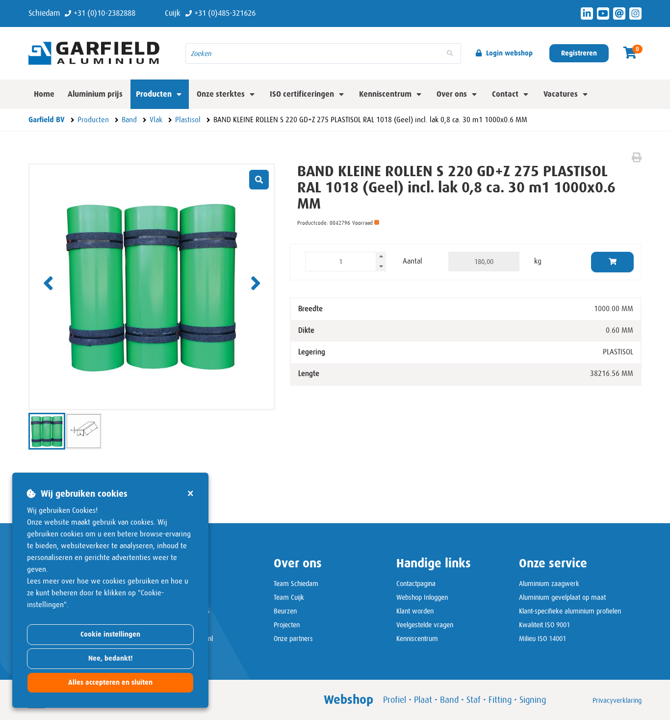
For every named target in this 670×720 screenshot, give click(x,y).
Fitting (500, 700)
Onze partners (293, 638)
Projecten (287, 625)
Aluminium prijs (95, 94)
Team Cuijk (289, 597)
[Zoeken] (450, 53)
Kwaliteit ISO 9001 (544, 625)
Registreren (579, 53)
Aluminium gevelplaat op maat (562, 597)
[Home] (99, 53)
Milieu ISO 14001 (542, 638)
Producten (154, 94)
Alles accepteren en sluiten (110, 682)
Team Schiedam (296, 583)
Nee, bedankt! (110, 658)
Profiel (394, 700)
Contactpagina (416, 583)
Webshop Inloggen (422, 597)
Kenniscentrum (417, 638)
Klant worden (415, 611)
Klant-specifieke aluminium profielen (570, 611)
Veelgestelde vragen (424, 625)
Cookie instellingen (110, 634)
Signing (532, 700)
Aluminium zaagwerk (549, 583)
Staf (473, 700)
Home (44, 94)
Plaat (423, 700)
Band (449, 700)
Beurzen (285, 611)
